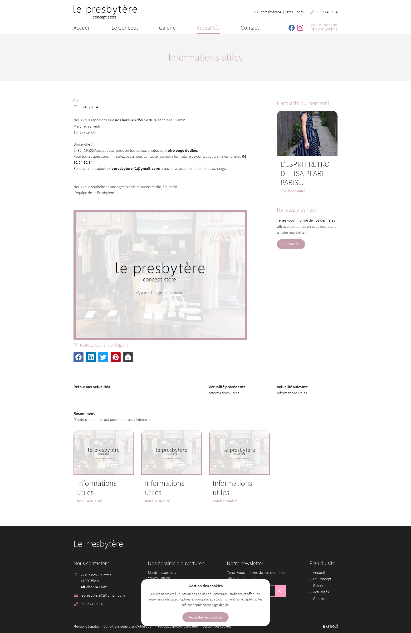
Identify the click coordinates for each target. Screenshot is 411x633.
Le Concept (125, 27)
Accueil (82, 27)
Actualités (208, 27)
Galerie (167, 27)
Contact (250, 27)
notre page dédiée (216, 604)
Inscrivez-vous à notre (324, 27)
